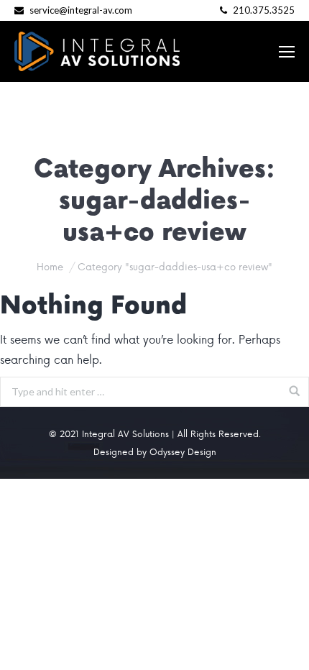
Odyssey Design (182, 451)
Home (50, 266)
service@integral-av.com (80, 10)
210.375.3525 (263, 10)
